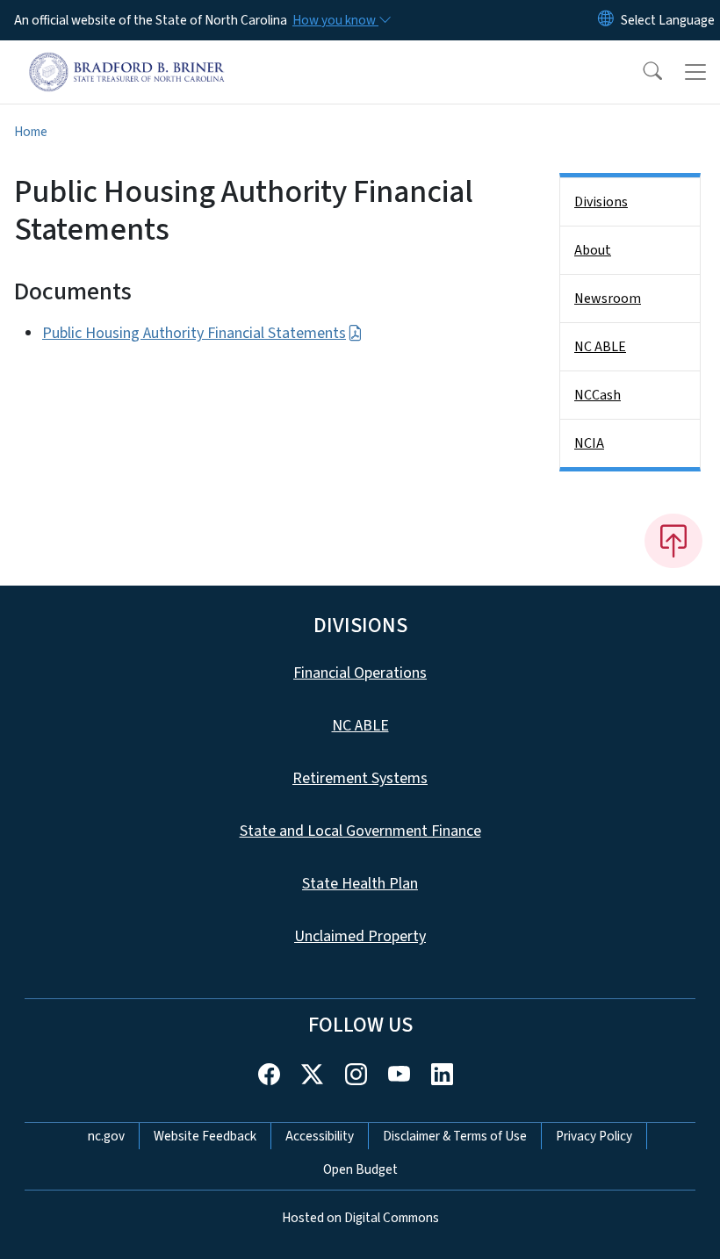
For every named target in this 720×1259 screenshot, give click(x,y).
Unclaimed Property (360, 936)
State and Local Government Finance (360, 831)
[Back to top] (673, 541)
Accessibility (319, 1136)
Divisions (601, 202)
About (592, 250)
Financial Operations (360, 673)
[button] (641, 72)
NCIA (589, 443)
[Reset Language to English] (606, 20)
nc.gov (106, 1136)
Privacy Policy (594, 1136)
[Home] (127, 60)
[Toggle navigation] (695, 72)
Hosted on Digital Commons (360, 1217)
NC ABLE (600, 346)
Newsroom (607, 298)
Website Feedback (205, 1136)
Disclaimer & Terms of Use (455, 1136)
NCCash (597, 395)
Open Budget (360, 1169)
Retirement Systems (360, 778)
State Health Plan (360, 884)
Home (30, 131)
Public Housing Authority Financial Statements (194, 333)
